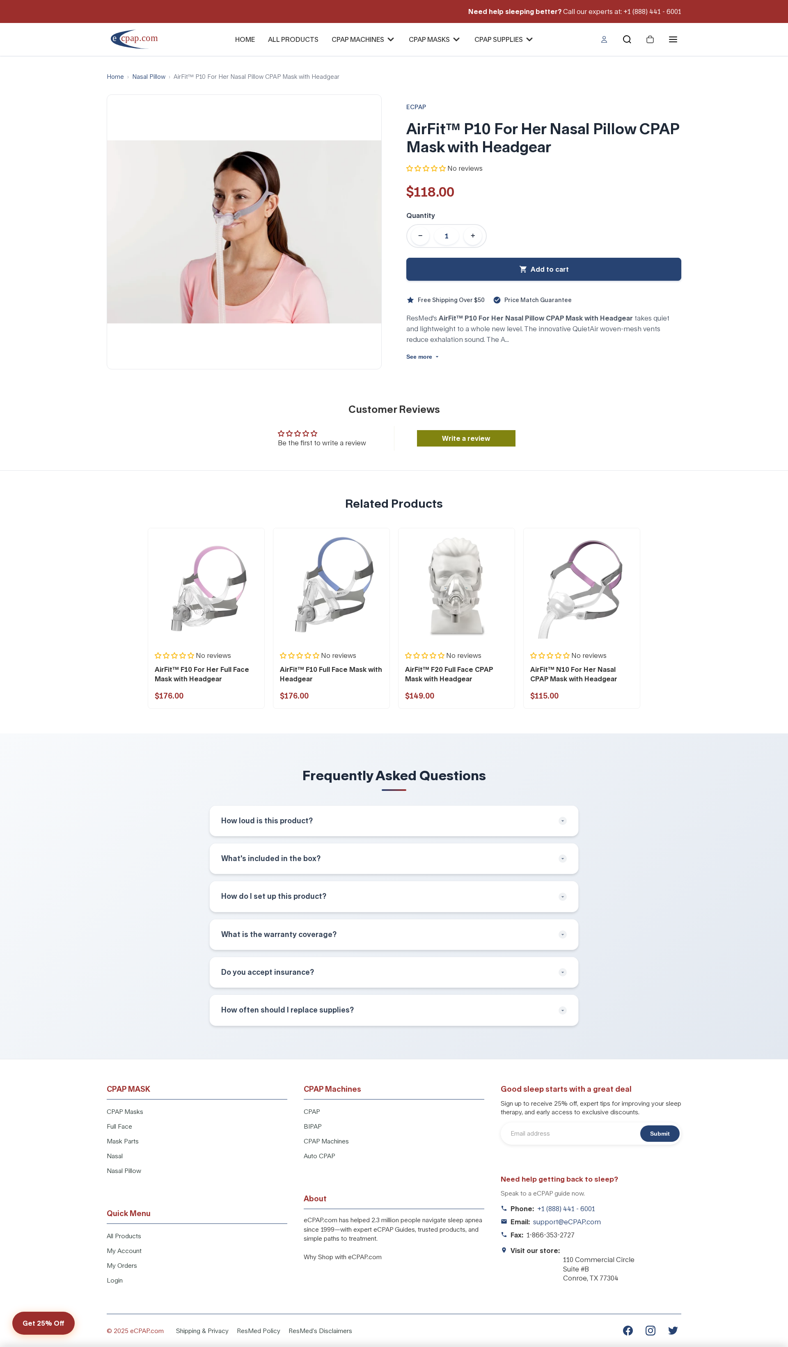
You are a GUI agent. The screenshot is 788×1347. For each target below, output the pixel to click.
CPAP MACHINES (358, 39)
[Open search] (627, 39)
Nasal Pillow (148, 76)
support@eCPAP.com (567, 1222)
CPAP (312, 1111)
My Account (124, 1250)
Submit (660, 1133)
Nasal (115, 1155)
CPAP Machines (326, 1141)
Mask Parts (123, 1141)
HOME (245, 39)
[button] (426, 168)
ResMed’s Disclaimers (320, 1330)
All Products (124, 1235)
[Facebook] (628, 1330)
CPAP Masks (125, 1111)
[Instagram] (650, 1330)
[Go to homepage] (140, 39)
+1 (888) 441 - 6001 (566, 1208)
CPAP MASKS (429, 39)
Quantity (420, 215)
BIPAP (313, 1126)
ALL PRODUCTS (293, 39)
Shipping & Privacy (202, 1330)
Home (115, 76)
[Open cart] (650, 39)
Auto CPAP (319, 1155)
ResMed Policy (258, 1330)
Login (115, 1280)
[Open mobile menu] (673, 39)
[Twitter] (673, 1330)
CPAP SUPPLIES (498, 39)
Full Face (119, 1126)
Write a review (466, 438)
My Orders (122, 1265)
